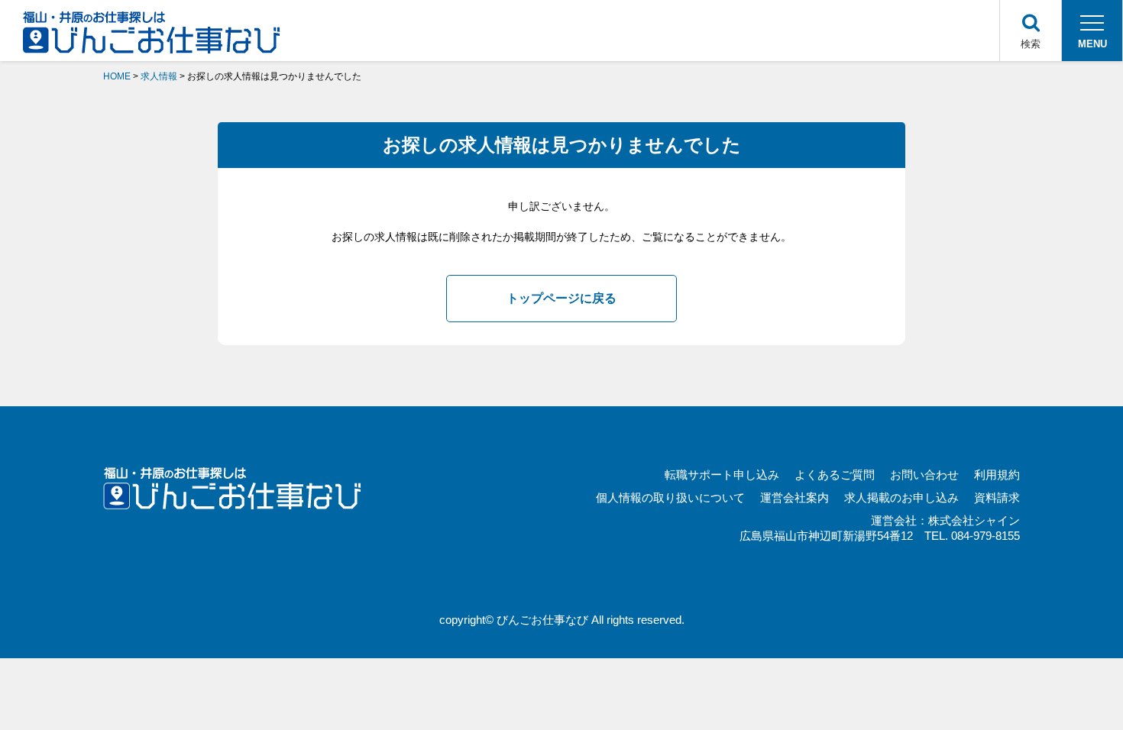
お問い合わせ (924, 474)
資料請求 (997, 497)
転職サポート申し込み (722, 474)
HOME (117, 76)
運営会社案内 (794, 497)
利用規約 (997, 474)
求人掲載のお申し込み (901, 497)
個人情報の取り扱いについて (670, 497)
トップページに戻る (561, 298)
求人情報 (159, 76)
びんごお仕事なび (542, 619)
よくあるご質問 (835, 474)
